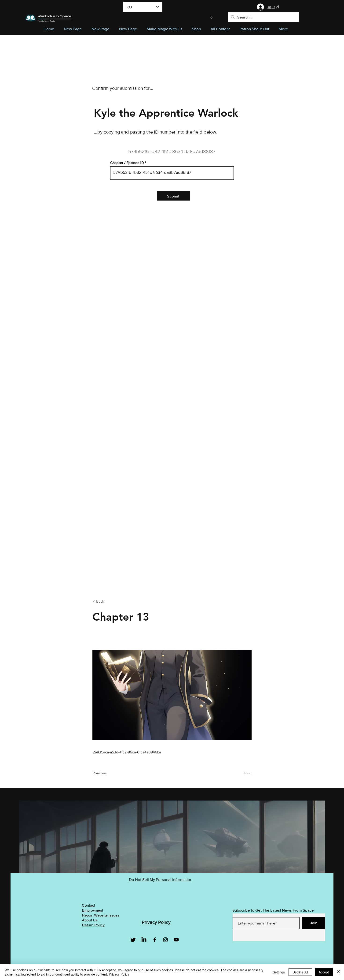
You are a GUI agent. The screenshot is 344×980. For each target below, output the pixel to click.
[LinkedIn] (144, 940)
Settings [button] (279, 972)
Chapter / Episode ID (127, 162)
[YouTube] (176, 940)
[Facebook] (155, 940)
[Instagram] (165, 940)
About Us (90, 920)
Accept (324, 972)
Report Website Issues (100, 915)
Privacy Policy (119, 974)
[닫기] (338, 972)
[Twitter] (133, 940)
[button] (211, 15)
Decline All (300, 972)
